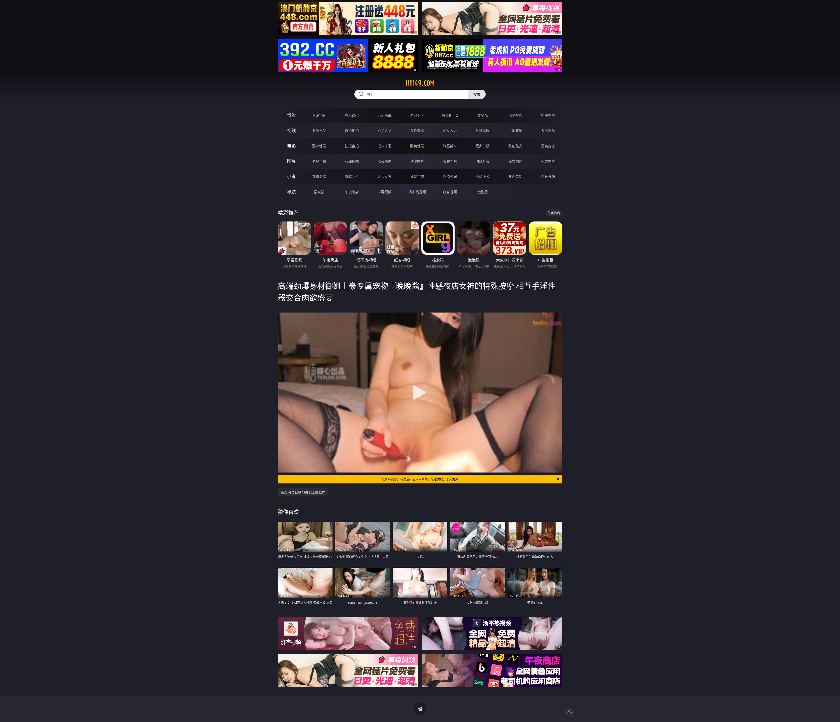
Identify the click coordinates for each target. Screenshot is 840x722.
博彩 (291, 115)
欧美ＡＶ (385, 130)
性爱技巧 (548, 176)
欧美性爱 (417, 146)
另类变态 (548, 146)
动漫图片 (417, 161)
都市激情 (319, 176)
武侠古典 (417, 176)
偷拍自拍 (352, 146)
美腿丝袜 (450, 161)
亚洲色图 (352, 161)
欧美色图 (385, 161)
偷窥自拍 (319, 161)
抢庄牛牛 (548, 115)
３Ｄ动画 (417, 130)
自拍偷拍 (352, 130)
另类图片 (548, 161)
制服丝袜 (450, 146)
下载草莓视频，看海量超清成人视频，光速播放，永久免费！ (420, 479)
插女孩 (319, 192)
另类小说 (483, 176)
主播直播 (515, 130)
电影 (291, 146)
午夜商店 (352, 192)
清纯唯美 (483, 161)
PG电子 (319, 115)
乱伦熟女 (515, 146)
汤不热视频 (417, 192)
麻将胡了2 (450, 115)
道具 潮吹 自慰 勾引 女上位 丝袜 (303, 492)
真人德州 (352, 115)
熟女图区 (515, 161)
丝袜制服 (483, 130)
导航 (291, 192)
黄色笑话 (515, 176)
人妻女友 (385, 176)
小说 (291, 176)
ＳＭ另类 (548, 130)
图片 (291, 161)
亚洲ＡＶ (319, 130)
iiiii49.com (420, 83)
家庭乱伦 (352, 176)
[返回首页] (569, 712)
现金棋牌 (515, 115)
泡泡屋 (482, 192)
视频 (291, 131)
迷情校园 (450, 176)
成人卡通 (385, 146)
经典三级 (483, 146)
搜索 (476, 94)
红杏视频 (450, 192)
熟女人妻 (450, 130)
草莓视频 (385, 192)
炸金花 (482, 115)
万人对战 (385, 115)
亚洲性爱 (319, 146)
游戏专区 (417, 115)
